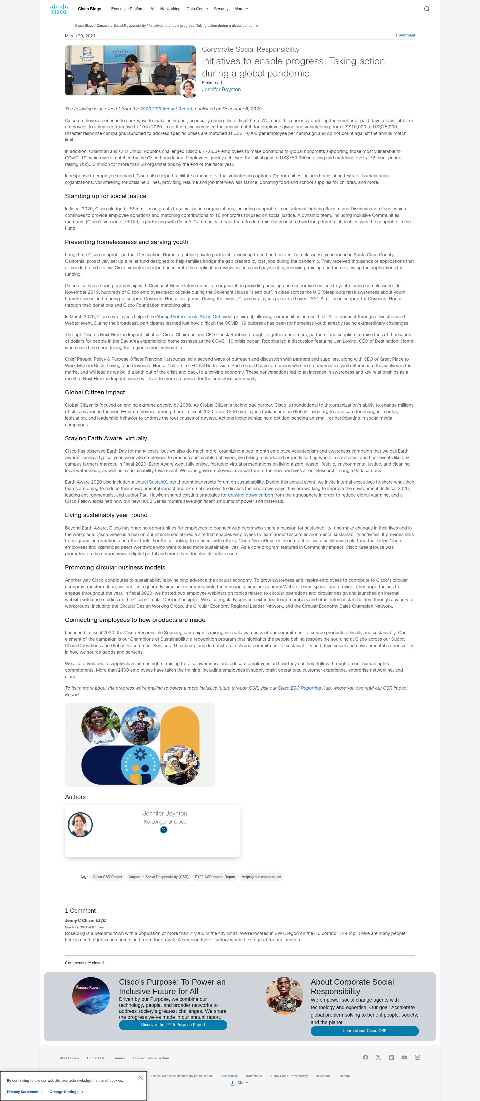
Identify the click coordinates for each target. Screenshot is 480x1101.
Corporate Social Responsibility (121, 25)
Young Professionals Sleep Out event (195, 317)
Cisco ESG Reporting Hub (304, 688)
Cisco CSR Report (107, 877)
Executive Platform (127, 9)
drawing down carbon (250, 495)
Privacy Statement (22, 1092)
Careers (118, 1058)
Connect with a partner (151, 1058)
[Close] (140, 1077)
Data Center (197, 9)
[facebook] (365, 1057)
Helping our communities (261, 877)
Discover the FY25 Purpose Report (173, 1025)
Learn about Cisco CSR (364, 1031)
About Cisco (69, 1058)
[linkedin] (391, 1057)
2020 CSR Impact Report (166, 109)
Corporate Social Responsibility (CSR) (158, 877)
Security (221, 9)
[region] (73, 1086)
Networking (170, 9)
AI (152, 9)
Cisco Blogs (89, 9)
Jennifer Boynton (221, 89)
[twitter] (378, 1057)
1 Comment (405, 35)
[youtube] (404, 1057)
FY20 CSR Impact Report (215, 877)
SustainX (158, 482)
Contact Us (95, 1058)
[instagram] (417, 1057)
